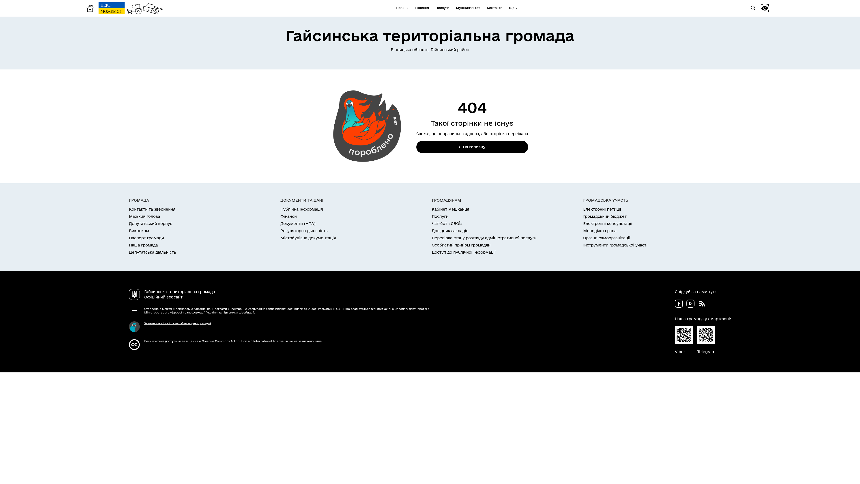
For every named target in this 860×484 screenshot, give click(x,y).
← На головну (472, 147)
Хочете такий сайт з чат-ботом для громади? (177, 323)
